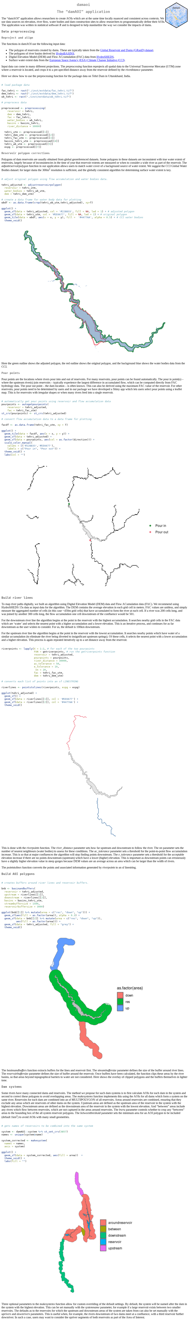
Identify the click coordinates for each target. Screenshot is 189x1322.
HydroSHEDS (105, 56)
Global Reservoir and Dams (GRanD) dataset (126, 50)
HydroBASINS (65, 53)
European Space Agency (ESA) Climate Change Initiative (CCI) (87, 60)
